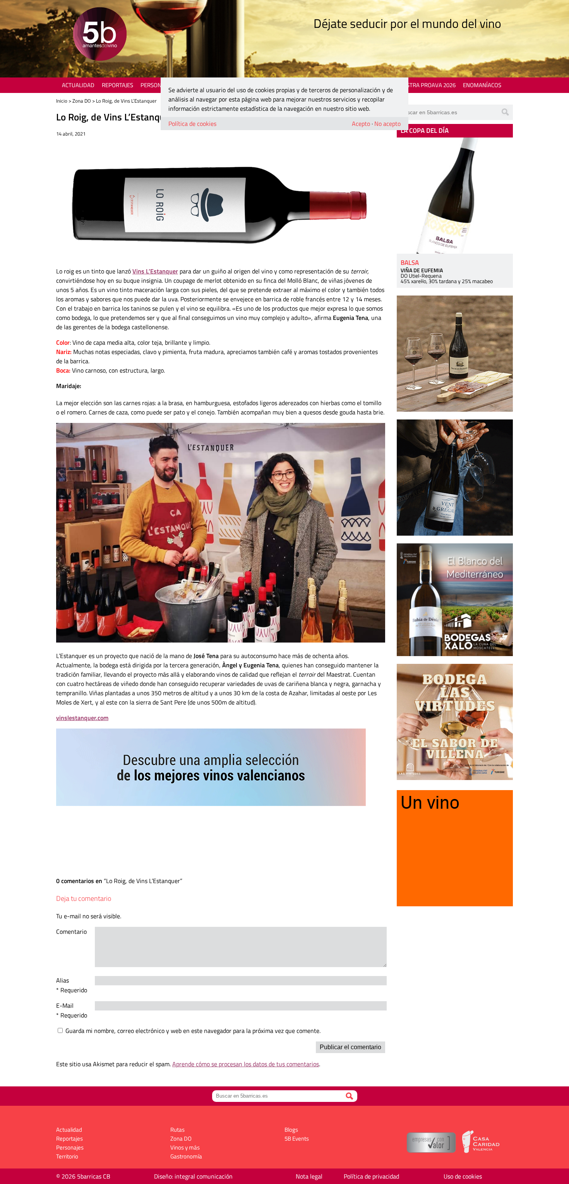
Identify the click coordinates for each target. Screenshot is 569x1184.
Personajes (157, 85)
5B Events (296, 1138)
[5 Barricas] (100, 35)
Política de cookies (192, 123)
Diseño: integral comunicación (193, 1176)
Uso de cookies (463, 1176)
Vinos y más (185, 1147)
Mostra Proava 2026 (427, 85)
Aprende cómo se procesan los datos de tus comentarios (245, 1064)
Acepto (361, 123)
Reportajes (117, 85)
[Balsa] (455, 195)
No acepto (387, 123)
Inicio (61, 101)
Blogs (291, 1129)
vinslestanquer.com (82, 717)
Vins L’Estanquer (155, 271)
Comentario (71, 931)
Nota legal (309, 1176)
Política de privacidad (371, 1176)
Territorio (67, 1156)
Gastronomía (186, 1156)
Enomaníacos (482, 85)
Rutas (177, 1129)
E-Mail (65, 1005)
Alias (62, 980)
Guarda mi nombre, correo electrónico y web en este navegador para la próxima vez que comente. (192, 1030)
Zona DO (81, 101)
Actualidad (78, 85)
